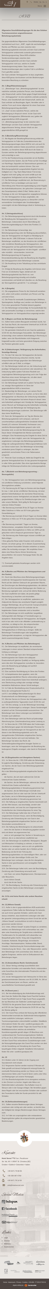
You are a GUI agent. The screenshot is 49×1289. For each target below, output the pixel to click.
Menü (40, 6)
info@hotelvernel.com (15, 1185)
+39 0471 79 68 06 (14, 1171)
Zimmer (7, 1241)
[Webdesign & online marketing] (30, 1285)
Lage (6, 1238)
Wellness (7, 1244)
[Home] (10, 4)
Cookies (25, 1282)
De (40, 2)
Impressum (11, 1282)
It (46, 2)
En (43, 2)
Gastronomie (9, 1247)
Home (5, 1282)
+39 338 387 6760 (14, 1176)
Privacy (18, 1282)
